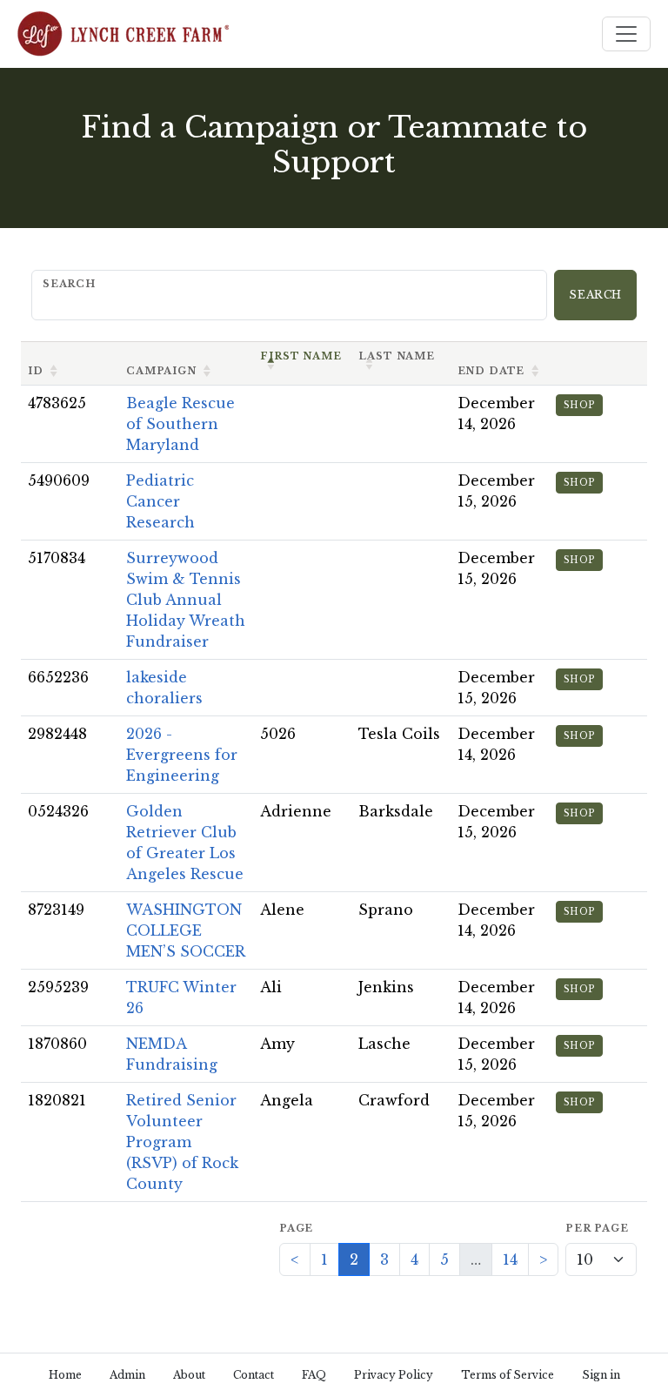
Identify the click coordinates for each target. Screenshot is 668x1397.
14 (510, 1259)
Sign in (601, 1374)
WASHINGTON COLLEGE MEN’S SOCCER (185, 930)
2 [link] (354, 1259)
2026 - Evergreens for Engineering (181, 754)
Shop (579, 405)
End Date (491, 371)
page (296, 1228)
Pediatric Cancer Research (160, 501)
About (189, 1374)
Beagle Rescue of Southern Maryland (180, 423)
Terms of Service (507, 1374)
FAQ (314, 1374)
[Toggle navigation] (626, 34)
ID (35, 371)
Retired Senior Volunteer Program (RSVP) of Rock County (182, 1141)
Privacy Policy (393, 1374)
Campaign (161, 371)
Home (65, 1374)
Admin (127, 1374)
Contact (253, 1374)
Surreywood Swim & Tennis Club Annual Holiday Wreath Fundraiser (185, 599)
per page (597, 1228)
